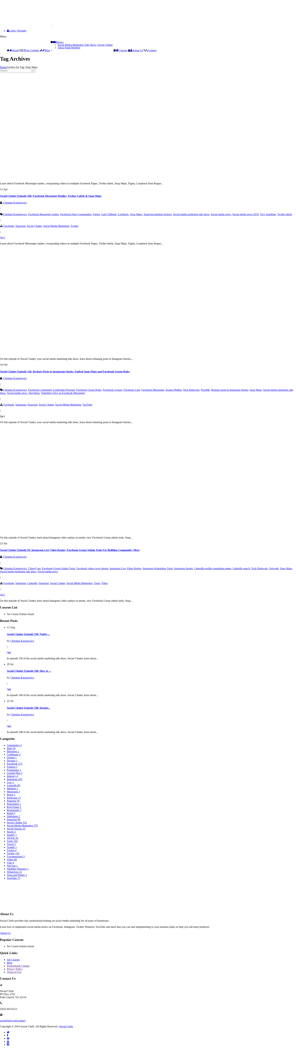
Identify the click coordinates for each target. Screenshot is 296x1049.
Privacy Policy (15, 968)
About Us (137, 50)
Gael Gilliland (108, 214)
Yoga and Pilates (17, 875)
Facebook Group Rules (88, 389)
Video (104, 583)
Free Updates (32, 50)
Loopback (123, 214)
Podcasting (14, 803)
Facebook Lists (132, 389)
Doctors (12, 760)
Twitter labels (284, 214)
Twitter (74, 226)
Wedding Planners (18, 868)
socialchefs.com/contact (13, 1020)
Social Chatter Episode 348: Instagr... (28, 707)
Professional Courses (18, 965)
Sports (11, 831)
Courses (123, 50)
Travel (11, 844)
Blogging (13, 751)
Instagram (20, 404)
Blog (47, 50)
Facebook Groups (112, 389)
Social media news (221, 214)
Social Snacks (16, 828)
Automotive (14, 745)
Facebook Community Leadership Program (51, 389)
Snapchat (20, 226)
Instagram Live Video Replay (125, 568)
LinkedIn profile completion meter (212, 568)
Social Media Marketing (56, 226)
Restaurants (14, 810)
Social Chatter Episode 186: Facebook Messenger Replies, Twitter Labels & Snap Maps (50, 195)
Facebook (8, 226)
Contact (152, 50)
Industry (12, 776)
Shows (60, 42)
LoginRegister (17, 30)
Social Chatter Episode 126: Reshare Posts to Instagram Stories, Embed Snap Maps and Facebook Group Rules (65, 371)
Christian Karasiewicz (15, 202)
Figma (96, 214)
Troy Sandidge (268, 214)
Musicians (13, 791)
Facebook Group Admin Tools (58, 568)
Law (10, 782)
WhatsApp (14, 871)
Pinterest (13, 800)
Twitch (11, 850)
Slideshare (13, 816)
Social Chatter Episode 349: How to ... (29, 670)
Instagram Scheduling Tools (158, 568)
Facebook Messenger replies (43, 214)
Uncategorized (16, 856)
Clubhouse (14, 754)
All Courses (13, 959)
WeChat (12, 865)
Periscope (14, 797)
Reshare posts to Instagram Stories (229, 389)
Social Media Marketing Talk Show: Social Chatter (85, 44)
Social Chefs (66, 1026)
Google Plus (14, 773)
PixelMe (205, 389)
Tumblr (12, 847)
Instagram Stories (183, 568)
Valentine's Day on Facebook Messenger (63, 393)
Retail (11, 813)
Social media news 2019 (245, 214)
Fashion (12, 766)
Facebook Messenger (152, 389)
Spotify (12, 834)
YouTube (87, 404)
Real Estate (14, 807)
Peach (11, 794)
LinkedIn (32, 583)
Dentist (12, 757)
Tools (97, 583)
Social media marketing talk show (191, 214)
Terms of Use (14, 972)
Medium (12, 788)
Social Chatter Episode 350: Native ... (28, 634)
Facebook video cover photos (92, 568)
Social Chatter (34, 226)
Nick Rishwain (191, 389)
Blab (11, 748)
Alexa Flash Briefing (69, 47)
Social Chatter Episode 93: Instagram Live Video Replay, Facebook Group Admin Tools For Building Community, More (70, 550)
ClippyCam (34, 568)
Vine (10, 862)
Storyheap (34, 393)
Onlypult (274, 568)
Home (15, 50)
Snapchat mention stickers (158, 214)
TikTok (12, 837)
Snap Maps (136, 214)
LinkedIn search (241, 568)
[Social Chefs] (34, 24)
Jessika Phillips (173, 389)
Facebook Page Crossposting (75, 214)
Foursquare (14, 770)
